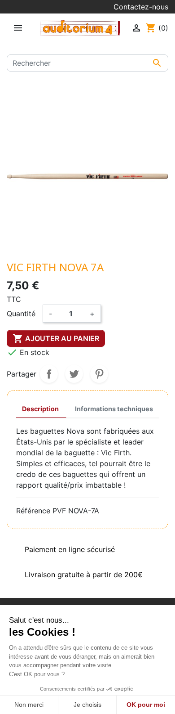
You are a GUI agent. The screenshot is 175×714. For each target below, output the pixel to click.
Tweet (74, 374)
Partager (49, 374)
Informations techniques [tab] (114, 409)
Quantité (21, 313)
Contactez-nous (141, 6)
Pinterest (99, 374)
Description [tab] (40, 409)
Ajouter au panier (56, 338)
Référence (33, 510)
